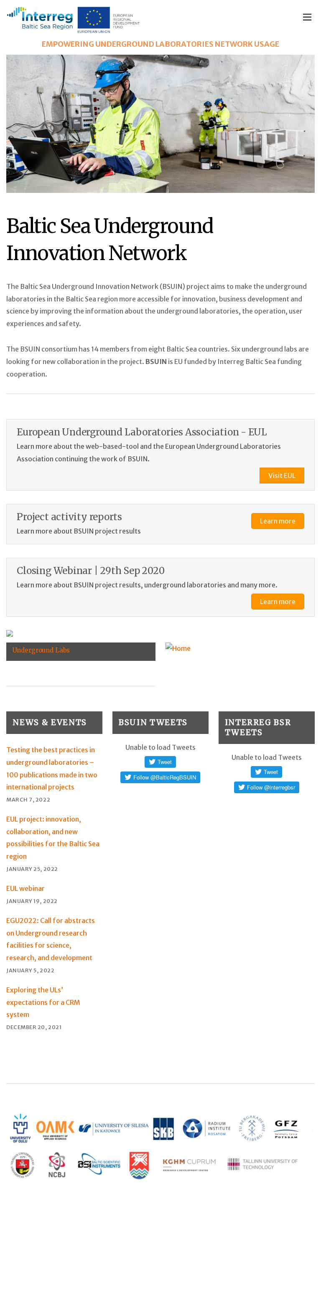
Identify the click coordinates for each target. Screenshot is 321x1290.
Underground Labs (41, 650)
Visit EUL (282, 475)
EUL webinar (25, 888)
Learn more (278, 521)
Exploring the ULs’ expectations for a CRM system (43, 1002)
